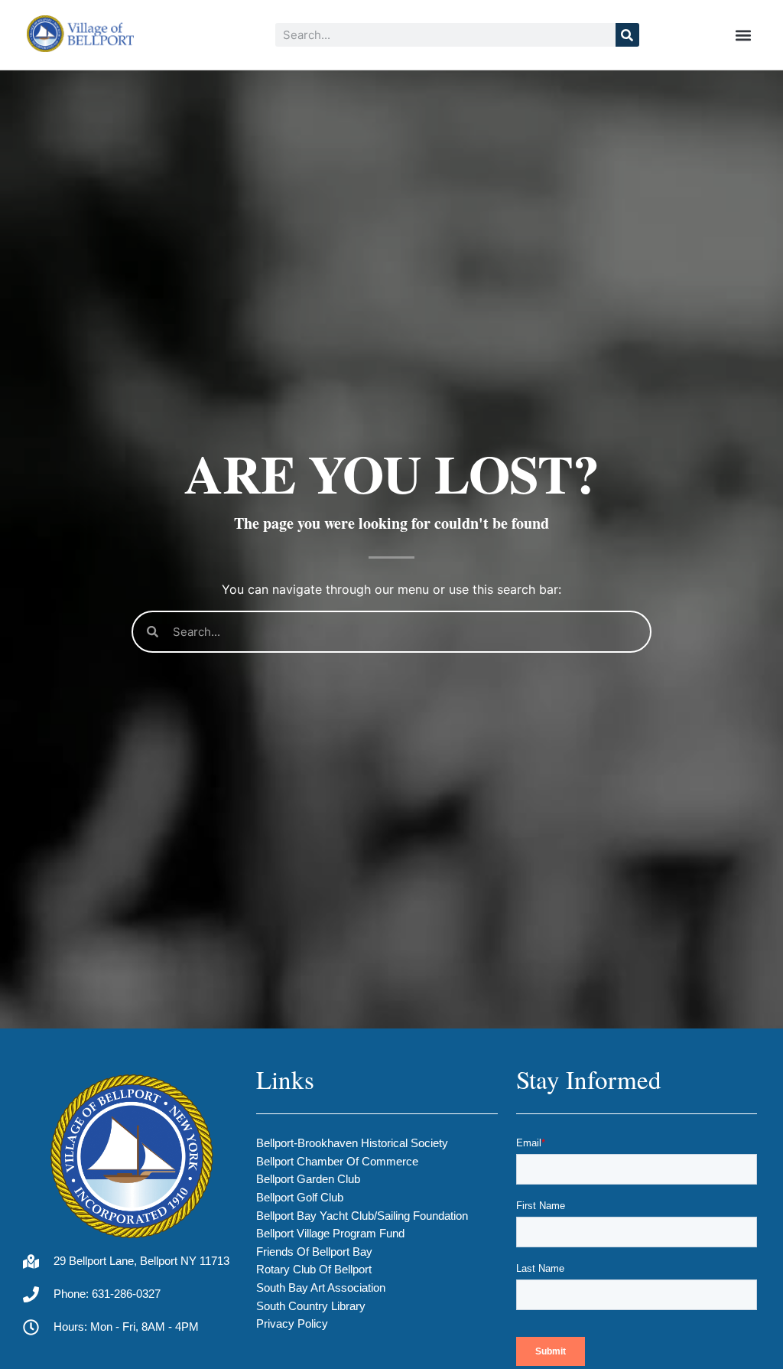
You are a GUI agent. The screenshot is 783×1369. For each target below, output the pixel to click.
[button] (743, 34)
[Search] (627, 35)
